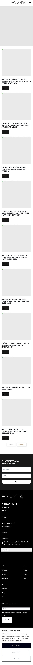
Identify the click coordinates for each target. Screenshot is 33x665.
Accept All (16, 645)
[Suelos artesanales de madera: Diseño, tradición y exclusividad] (16, 412)
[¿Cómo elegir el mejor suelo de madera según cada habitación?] (16, 326)
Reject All (16, 658)
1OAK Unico (4, 570)
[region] (16, 645)
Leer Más (5, 88)
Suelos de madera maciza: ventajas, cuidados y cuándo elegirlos (15, 301)
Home (24, 566)
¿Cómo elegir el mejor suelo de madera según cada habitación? (15, 345)
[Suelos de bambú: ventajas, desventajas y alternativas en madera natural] (16, 62)
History (24, 578)
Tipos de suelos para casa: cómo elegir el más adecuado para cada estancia (15, 213)
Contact (25, 574)
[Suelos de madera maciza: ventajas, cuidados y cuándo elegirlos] (16, 282)
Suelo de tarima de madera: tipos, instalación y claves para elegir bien (14, 257)
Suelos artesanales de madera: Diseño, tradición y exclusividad (15, 431)
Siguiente (21, 444)
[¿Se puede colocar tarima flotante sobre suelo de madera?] (16, 150)
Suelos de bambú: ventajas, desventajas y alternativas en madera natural (16, 81)
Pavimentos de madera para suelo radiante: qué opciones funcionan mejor (16, 125)
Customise (16, 652)
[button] (30, 3)
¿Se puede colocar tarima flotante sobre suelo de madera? (14, 169)
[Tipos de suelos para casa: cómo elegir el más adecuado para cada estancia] (16, 194)
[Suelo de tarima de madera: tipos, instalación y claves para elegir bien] (16, 238)
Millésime (4, 566)
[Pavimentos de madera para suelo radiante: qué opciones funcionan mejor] (16, 106)
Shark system (4, 578)
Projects (25, 570)
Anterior (11, 444)
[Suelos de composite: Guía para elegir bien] (16, 370)
